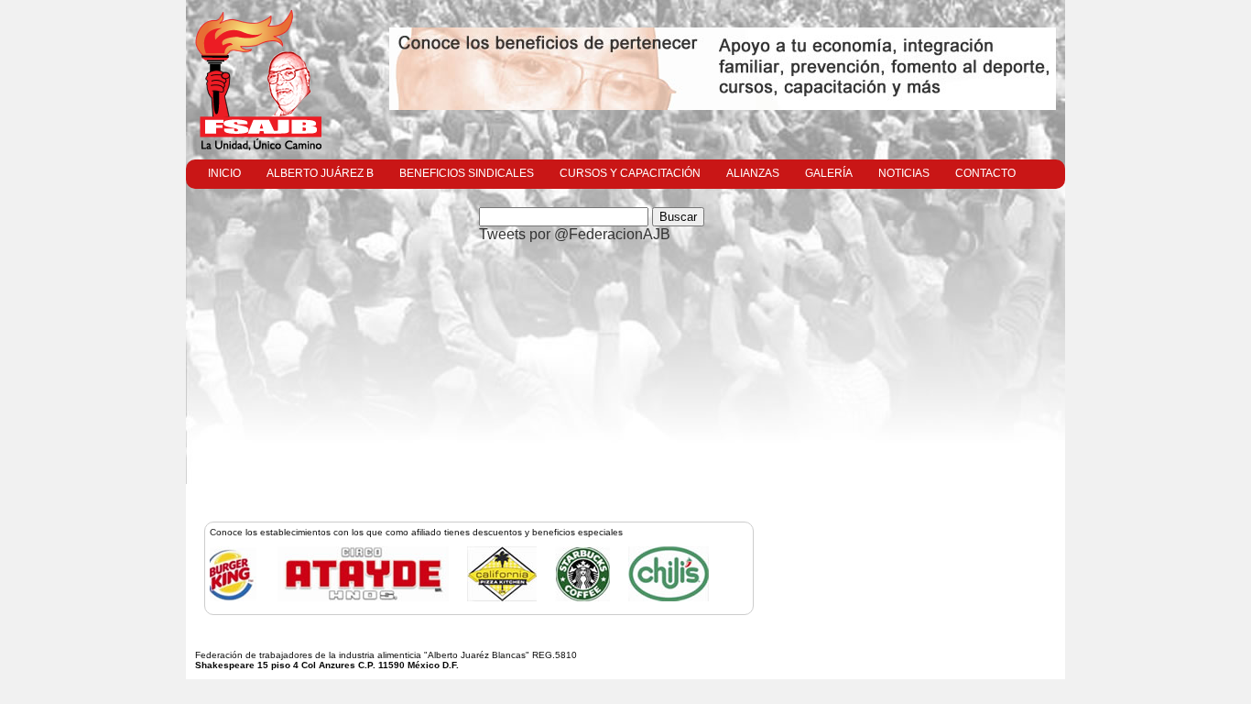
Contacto (985, 173)
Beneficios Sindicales (466, 173)
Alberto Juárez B (320, 173)
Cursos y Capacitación (630, 173)
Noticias (904, 173)
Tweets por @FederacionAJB (574, 234)
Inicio (224, 173)
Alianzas (752, 173)
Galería (829, 173)
